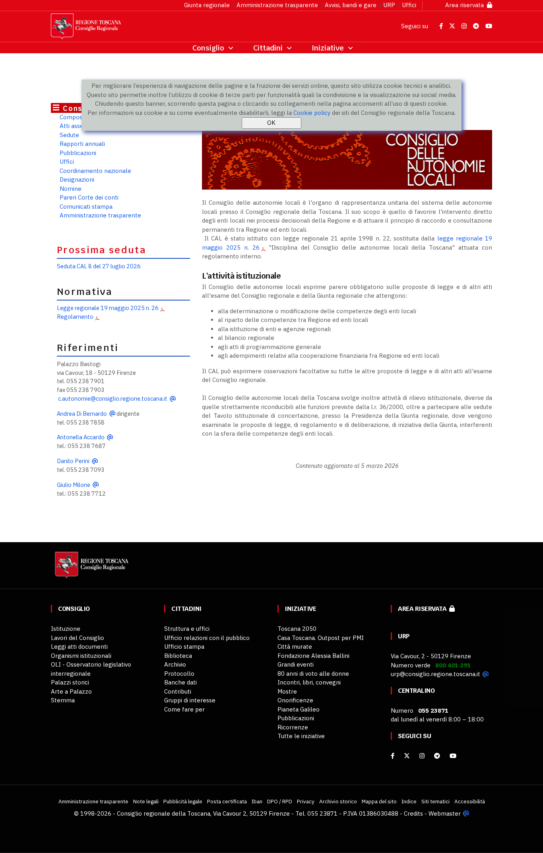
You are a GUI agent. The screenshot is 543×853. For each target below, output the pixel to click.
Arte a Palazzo (71, 691)
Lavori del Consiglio (77, 638)
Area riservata (466, 5)
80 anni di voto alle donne (313, 673)
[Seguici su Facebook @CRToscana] (441, 26)
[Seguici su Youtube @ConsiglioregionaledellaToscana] (488, 26)
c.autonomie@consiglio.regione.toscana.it (112, 398)
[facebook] (392, 756)
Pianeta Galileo (298, 709)
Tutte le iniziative (301, 736)
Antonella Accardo (81, 437)
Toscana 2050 (296, 628)
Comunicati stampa (86, 206)
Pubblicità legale (182, 801)
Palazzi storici (70, 682)
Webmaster (445, 813)
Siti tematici (435, 801)
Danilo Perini (73, 461)
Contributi (177, 691)
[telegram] (438, 756)
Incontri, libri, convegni (309, 682)
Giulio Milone (73, 485)
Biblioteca (178, 655)
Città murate (294, 646)
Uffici (409, 5)
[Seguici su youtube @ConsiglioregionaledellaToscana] (453, 756)
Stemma (63, 700)
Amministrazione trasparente (277, 5)
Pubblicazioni (78, 153)
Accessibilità (469, 801)
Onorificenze (295, 700)
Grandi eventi (295, 664)
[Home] (90, 568)
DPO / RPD (279, 801)
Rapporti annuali (82, 143)
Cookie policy (311, 112)
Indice (409, 801)
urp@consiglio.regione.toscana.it (435, 674)
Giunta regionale (207, 5)
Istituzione (65, 628)
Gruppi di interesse (189, 700)
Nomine (70, 188)
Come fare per (184, 709)
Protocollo (179, 673)
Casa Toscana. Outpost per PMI (320, 638)
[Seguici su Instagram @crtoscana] (465, 26)
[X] (407, 756)
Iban (257, 801)
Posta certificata (227, 801)
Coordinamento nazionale (95, 170)
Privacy (305, 801)
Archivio (175, 664)
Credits (413, 813)
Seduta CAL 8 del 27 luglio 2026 (99, 266)
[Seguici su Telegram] (477, 26)
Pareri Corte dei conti (89, 197)
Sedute (69, 135)
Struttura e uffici (186, 628)
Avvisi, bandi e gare (350, 5)
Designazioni (77, 179)
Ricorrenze (292, 727)
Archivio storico (338, 801)
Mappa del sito (379, 801)
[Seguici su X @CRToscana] (453, 26)
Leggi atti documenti (79, 646)
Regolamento (75, 316)
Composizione (79, 117)
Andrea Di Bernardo (82, 413)
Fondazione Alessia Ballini (313, 655)
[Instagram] (422, 756)
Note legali (146, 801)
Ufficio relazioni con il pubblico (207, 638)
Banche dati (180, 682)
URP (389, 5)
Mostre (287, 691)
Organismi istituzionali (81, 655)
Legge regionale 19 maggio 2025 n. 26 (108, 308)
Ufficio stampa (184, 646)
